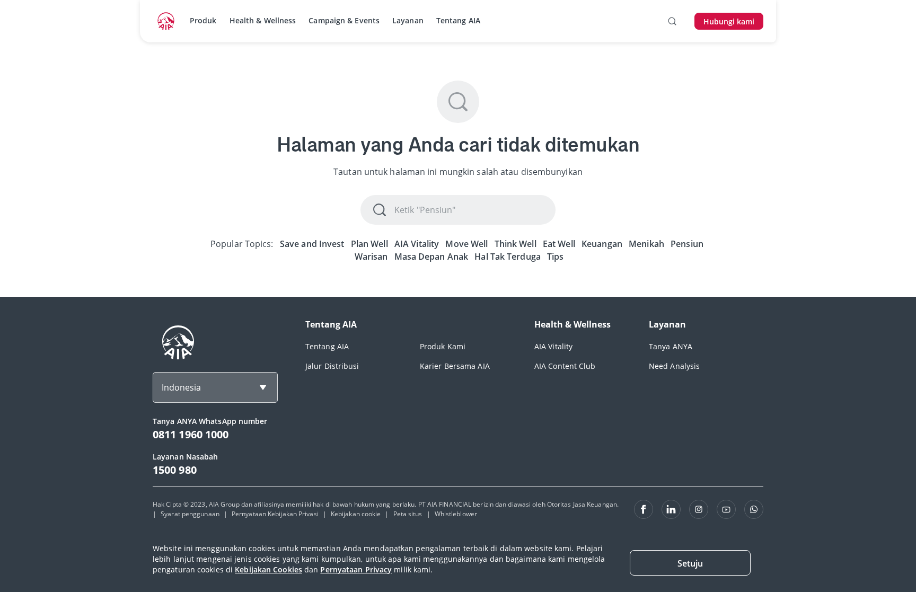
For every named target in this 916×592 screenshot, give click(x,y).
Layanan (408, 20)
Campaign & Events (344, 20)
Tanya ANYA (670, 346)
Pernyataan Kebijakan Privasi (275, 513)
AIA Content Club (565, 366)
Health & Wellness (263, 20)
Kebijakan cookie (356, 513)
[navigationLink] (166, 21)
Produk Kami (442, 346)
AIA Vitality (553, 346)
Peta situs (407, 513)
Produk (203, 20)
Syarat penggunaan (190, 513)
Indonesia (181, 387)
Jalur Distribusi (332, 366)
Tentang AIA (458, 20)
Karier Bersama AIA (455, 366)
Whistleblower (456, 513)
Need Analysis (674, 366)
